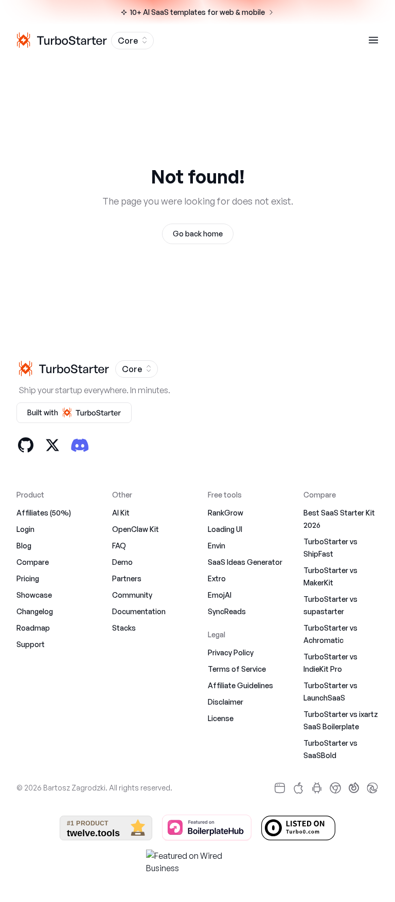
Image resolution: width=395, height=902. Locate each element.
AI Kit (121, 512)
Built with (42, 412)
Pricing (27, 578)
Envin (216, 545)
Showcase (34, 595)
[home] (60, 40)
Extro (217, 578)
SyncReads (227, 611)
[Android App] (317, 788)
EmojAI (219, 595)
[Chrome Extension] (335, 788)
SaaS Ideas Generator (245, 562)
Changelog (34, 611)
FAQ (119, 545)
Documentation (139, 611)
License (221, 718)
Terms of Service (237, 669)
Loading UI (225, 529)
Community (132, 595)
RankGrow (225, 512)
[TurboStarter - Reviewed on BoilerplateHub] (206, 828)
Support (30, 644)
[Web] (280, 788)
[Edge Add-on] (372, 788)
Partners (126, 578)
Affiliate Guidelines (240, 685)
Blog (23, 545)
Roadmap (33, 627)
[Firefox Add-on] (354, 788)
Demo (122, 562)
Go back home (198, 233)
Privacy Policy (231, 652)
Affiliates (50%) (43, 512)
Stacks (124, 627)
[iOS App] (298, 788)
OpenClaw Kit (135, 529)
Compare (32, 562)
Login (25, 529)
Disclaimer (225, 701)
